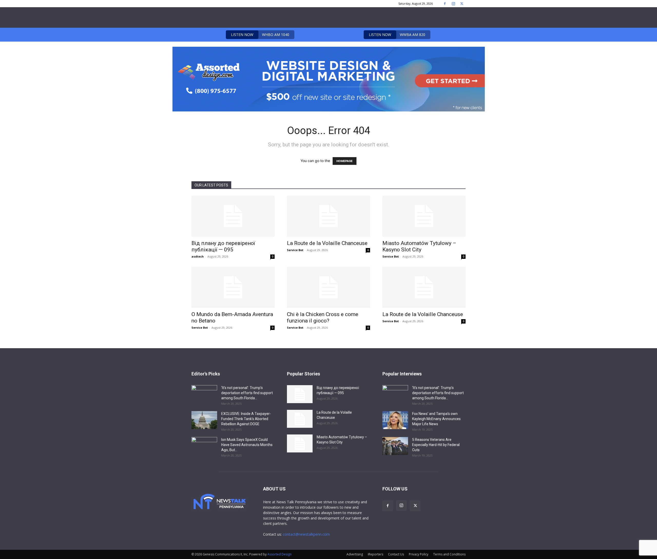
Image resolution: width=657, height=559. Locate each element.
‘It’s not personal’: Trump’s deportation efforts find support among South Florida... (247, 393)
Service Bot (295, 250)
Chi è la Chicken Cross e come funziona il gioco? (322, 317)
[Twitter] (462, 3)
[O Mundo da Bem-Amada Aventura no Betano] (233, 287)
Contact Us (396, 554)
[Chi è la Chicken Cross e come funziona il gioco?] (328, 287)
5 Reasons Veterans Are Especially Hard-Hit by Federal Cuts (436, 445)
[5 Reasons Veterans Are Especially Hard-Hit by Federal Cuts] (395, 446)
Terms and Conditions (449, 554)
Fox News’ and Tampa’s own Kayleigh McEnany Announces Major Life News (436, 419)
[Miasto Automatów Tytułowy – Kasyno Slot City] (424, 216)
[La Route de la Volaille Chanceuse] (328, 216)
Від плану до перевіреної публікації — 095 (223, 246)
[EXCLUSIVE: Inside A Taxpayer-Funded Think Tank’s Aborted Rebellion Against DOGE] (204, 420)
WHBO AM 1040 (260, 34)
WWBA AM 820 (397, 34)
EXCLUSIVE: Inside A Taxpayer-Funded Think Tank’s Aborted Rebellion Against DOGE (246, 419)
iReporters (375, 554)
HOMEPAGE (344, 161)
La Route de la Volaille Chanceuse (327, 243)
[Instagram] (453, 3)
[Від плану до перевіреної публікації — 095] (233, 216)
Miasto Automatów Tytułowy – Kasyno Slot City (419, 246)
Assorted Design (279, 554)
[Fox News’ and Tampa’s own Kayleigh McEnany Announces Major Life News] (395, 420)
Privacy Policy (418, 554)
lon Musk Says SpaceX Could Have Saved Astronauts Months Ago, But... (247, 445)
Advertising (354, 554)
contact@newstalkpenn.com (306, 534)
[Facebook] (445, 3)
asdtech (197, 256)
